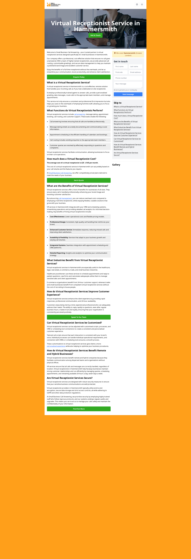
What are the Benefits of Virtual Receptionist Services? (125, 122)
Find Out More (79, 409)
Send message (128, 94)
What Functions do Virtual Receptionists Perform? (123, 111)
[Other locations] (137, 4)
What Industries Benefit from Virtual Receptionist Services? (127, 128)
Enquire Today (78, 77)
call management (65, 198)
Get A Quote (79, 180)
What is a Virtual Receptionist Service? (128, 107)
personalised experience (56, 346)
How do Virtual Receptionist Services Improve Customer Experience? (127, 134)
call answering (79, 114)
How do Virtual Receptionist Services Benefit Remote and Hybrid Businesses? (127, 146)
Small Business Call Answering (60, 173)
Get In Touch (96, 35)
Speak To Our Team (78, 317)
